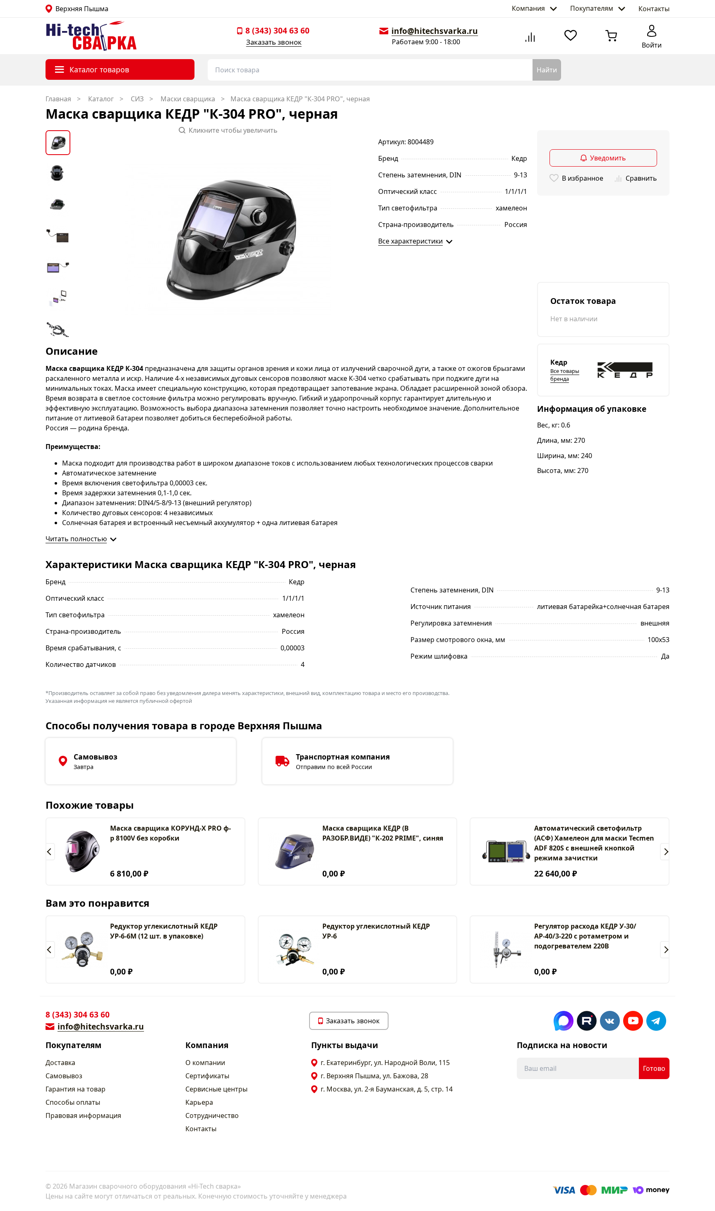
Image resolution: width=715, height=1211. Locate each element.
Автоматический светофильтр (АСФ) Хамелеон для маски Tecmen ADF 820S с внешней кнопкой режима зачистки (594, 843)
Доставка (60, 1062)
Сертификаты (207, 1075)
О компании (205, 1062)
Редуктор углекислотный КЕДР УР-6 (376, 931)
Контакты (653, 8)
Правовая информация (83, 1115)
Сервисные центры (216, 1089)
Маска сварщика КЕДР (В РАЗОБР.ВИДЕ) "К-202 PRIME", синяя (382, 833)
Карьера (199, 1102)
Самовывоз (64, 1075)
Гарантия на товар (76, 1089)
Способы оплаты (73, 1102)
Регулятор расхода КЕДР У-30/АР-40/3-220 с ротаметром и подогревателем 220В (585, 936)
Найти (547, 69)
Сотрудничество (212, 1115)
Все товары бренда (564, 374)
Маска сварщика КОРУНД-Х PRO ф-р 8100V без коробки (170, 833)
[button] (50, 851)
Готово (654, 1068)
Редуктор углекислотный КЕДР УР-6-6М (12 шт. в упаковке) (164, 931)
